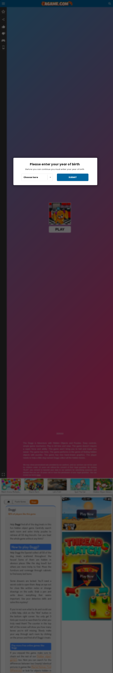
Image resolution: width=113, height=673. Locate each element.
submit (73, 177)
